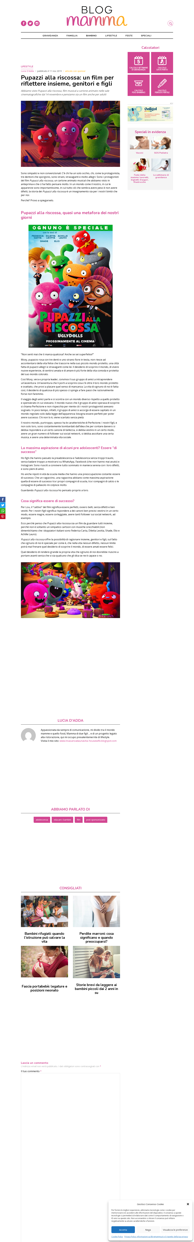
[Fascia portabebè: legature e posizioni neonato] (44, 961)
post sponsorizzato (95, 819)
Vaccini (139, 152)
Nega (148, 1229)
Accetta (123, 1229)
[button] (187, 1204)
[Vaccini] (139, 142)
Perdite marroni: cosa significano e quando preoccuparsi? (96, 937)
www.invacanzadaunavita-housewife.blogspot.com (88, 740)
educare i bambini (62, 819)
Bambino (91, 35)
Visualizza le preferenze (175, 1229)
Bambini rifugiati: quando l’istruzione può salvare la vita (44, 937)
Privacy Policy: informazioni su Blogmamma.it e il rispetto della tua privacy (156, 1236)
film (78, 819)
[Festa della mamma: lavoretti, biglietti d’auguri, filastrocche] (139, 165)
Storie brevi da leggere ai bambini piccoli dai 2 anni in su (96, 989)
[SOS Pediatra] (161, 142)
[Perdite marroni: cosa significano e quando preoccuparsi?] (96, 911)
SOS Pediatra (161, 152)
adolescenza (42, 819)
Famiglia (72, 35)
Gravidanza (50, 35)
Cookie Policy (117, 1236)
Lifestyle (111, 35)
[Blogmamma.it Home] (97, 16)
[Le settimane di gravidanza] (161, 165)
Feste (128, 35)
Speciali (146, 35)
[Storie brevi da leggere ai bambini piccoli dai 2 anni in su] (96, 962)
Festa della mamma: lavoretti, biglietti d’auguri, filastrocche (140, 179)
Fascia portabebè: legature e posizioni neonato (44, 988)
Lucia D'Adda (27, 71)
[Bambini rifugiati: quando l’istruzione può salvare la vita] (44, 911)
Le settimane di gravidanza (161, 176)
